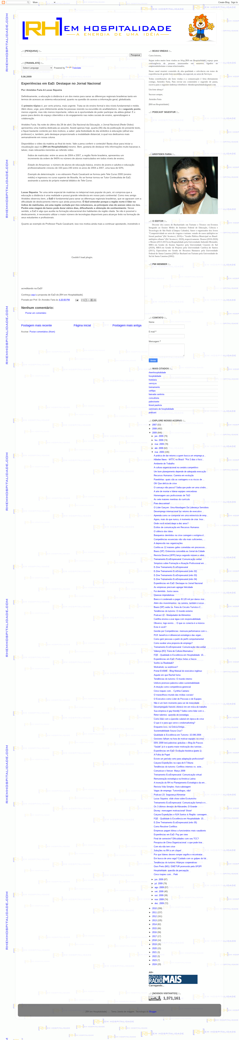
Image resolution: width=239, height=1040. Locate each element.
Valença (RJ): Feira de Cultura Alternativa (173, 651)
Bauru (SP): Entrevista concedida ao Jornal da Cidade (179, 551)
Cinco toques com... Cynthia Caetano (171, 691)
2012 (154, 916)
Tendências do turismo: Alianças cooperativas (175, 862)
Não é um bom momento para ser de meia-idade (176, 703)
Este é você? (160, 627)
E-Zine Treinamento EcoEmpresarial (171, 567)
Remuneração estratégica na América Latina (174, 779)
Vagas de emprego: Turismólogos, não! (172, 791)
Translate (76, 68)
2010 (154, 908)
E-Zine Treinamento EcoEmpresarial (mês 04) (175, 579)
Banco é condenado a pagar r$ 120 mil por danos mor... (180, 599)
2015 (154, 928)
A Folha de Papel (162, 755)
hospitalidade (155, 376)
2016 (154, 932)
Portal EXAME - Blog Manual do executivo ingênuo (178, 671)
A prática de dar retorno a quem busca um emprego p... (180, 456)
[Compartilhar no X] (88, 300)
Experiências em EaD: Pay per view (171, 834)
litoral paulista (155, 405)
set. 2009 (159, 891)
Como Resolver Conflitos (165, 826)
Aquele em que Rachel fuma (167, 675)
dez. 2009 (160, 903)
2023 (154, 960)
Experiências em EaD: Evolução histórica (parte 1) (177, 751)
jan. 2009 (159, 436)
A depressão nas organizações (168, 543)
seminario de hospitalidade (161, 409)
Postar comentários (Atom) (42, 332)
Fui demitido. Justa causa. (166, 591)
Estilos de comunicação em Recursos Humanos (176, 527)
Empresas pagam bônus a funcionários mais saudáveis (180, 831)
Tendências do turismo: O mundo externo (173, 611)
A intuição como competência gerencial (172, 687)
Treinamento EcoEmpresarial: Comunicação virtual (178, 775)
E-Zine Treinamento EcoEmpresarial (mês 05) (175, 822)
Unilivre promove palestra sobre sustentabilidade (176, 683)
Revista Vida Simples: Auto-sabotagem (172, 787)
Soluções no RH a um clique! (167, 850)
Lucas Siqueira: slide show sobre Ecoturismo (175, 799)
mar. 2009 (160, 444)
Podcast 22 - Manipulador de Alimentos (172, 615)
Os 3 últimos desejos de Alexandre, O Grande (175, 806)
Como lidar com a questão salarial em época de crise (179, 719)
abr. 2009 (159, 448)
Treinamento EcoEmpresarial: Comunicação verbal (178, 559)
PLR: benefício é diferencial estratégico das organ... (178, 635)
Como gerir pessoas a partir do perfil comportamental (179, 639)
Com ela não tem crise (164, 846)
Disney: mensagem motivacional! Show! (173, 811)
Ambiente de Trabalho (164, 464)
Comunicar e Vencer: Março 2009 (169, 771)
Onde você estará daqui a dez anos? (171, 523)
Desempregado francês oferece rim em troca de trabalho (180, 707)
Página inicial (82, 325)
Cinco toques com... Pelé (166, 874)
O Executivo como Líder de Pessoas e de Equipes (178, 699)
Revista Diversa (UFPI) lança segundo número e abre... (180, 555)
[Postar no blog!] (85, 300)
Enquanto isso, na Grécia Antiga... (170, 727)
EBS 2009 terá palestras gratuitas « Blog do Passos (178, 743)
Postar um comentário (35, 313)
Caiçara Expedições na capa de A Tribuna (173, 763)
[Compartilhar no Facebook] (91, 300)
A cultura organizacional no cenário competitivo (176, 467)
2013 (154, 920)
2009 (154, 433)
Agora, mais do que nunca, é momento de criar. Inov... (179, 519)
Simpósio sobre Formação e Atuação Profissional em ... (180, 563)
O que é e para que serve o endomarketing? (174, 723)
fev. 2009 (159, 440)
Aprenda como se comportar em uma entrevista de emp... (181, 515)
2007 (154, 425)
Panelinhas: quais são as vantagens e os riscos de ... (179, 479)
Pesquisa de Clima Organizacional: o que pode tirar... (179, 842)
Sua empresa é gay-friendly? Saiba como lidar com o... (180, 711)
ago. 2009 (160, 887)
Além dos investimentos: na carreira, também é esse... (180, 603)
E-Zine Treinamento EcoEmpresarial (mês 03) (175, 575)
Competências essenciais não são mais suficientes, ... (180, 539)
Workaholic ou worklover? (166, 667)
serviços (153, 383)
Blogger (152, 1012)
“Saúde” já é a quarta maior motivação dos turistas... (178, 747)
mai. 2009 (160, 452)
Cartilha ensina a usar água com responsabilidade (177, 619)
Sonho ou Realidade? (164, 663)
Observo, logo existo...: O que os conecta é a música (179, 623)
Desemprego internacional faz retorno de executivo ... (179, 511)
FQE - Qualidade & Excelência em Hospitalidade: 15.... (180, 655)
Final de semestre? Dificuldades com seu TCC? (176, 839)
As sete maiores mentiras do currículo (172, 499)
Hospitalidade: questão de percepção (171, 870)
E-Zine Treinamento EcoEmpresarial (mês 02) (175, 571)
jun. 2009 (159, 879)
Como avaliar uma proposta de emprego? (173, 643)
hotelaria (153, 380)
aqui (33, 294)
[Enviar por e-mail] (82, 300)
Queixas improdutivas (164, 595)
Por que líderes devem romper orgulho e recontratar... (179, 854)
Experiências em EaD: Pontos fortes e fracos (175, 659)
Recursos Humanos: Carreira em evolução (174, 475)
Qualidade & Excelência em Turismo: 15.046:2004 (177, 735)
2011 (154, 912)
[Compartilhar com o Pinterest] (95, 300)
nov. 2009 (159, 899)
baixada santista (156, 394)
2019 (154, 944)
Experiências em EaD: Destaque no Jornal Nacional (178, 583)
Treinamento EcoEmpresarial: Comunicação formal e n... (180, 803)
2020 (154, 948)
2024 (154, 964)
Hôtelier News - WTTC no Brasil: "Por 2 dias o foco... (179, 459)
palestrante (154, 402)
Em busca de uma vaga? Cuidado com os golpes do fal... (181, 858)
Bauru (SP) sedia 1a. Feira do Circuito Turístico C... (178, 607)
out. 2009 (159, 895)
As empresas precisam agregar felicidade (173, 587)
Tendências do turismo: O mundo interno (173, 679)
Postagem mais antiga (127, 325)
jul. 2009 (159, 883)
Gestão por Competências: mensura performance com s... (181, 631)
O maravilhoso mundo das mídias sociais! (173, 695)
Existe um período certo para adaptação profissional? (179, 759)
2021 (154, 952)
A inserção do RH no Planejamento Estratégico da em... (180, 783)
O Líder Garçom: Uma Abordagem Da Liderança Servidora (181, 507)
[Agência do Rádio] (165, 982)
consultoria (154, 398)
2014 (154, 924)
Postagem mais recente (36, 325)
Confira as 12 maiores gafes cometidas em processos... (180, 547)
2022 (154, 956)
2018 (154, 940)
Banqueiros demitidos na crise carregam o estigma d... (179, 535)
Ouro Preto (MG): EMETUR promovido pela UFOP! (178, 866)
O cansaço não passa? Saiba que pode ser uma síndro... (181, 487)
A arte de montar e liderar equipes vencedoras (175, 491)
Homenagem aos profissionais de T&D (172, 495)
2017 (154, 936)
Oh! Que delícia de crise (165, 483)
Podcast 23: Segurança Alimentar (169, 795)
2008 (154, 429)
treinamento (154, 387)
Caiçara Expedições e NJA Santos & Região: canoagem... (181, 814)
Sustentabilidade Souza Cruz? (168, 731)
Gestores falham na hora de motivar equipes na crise (179, 739)
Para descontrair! (162, 503)
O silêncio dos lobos (163, 531)
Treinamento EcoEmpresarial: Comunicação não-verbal (180, 647)
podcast (152, 412)
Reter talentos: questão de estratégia (171, 715)
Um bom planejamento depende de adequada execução (180, 471)
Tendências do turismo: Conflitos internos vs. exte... (178, 767)
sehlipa (152, 391)
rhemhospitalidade (157, 372)
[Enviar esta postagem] (76, 300)
